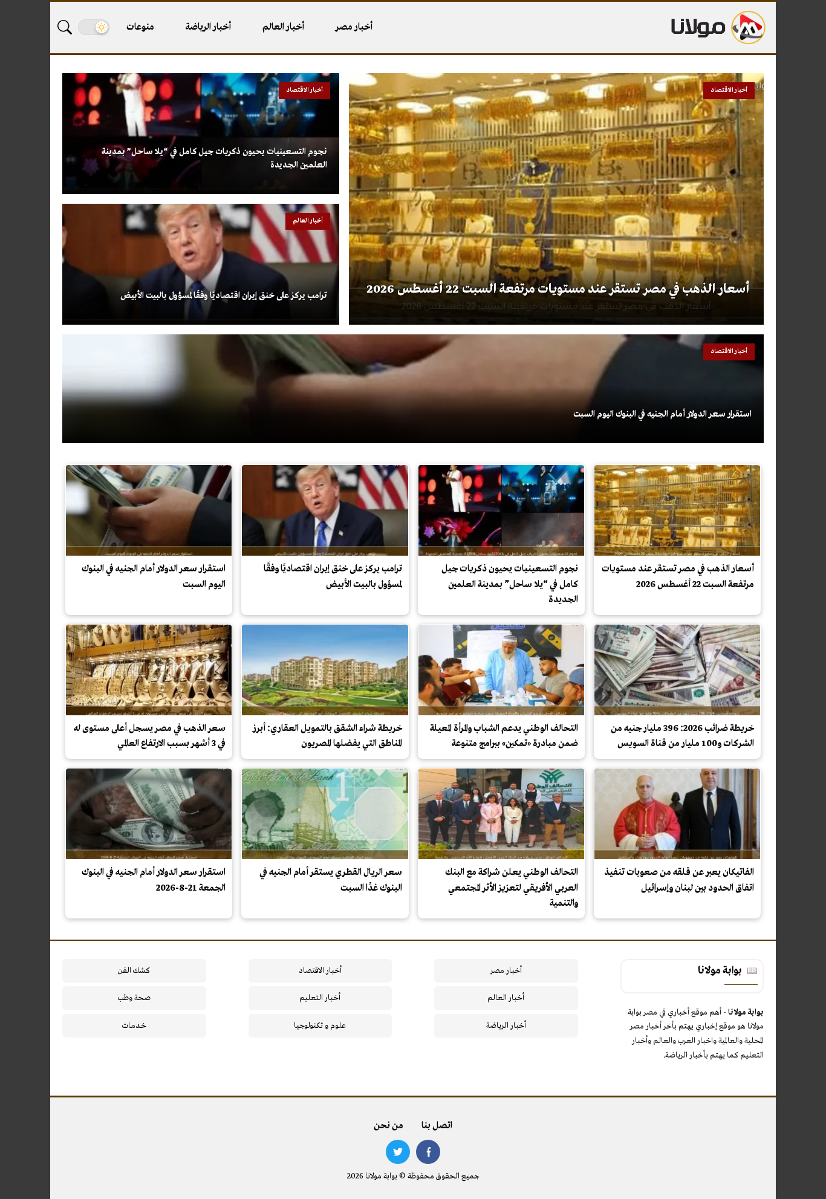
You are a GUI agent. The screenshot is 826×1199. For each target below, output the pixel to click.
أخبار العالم (283, 27)
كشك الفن (134, 971)
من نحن (388, 1126)
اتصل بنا (436, 1126)
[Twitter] (398, 1152)
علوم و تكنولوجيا (320, 1026)
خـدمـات (134, 1026)
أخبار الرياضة (208, 27)
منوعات (140, 27)
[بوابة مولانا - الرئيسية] (717, 27)
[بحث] (64, 27)
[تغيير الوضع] (93, 27)
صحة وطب (134, 998)
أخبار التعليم (319, 998)
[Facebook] (428, 1152)
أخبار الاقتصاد (320, 971)
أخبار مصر (354, 27)
